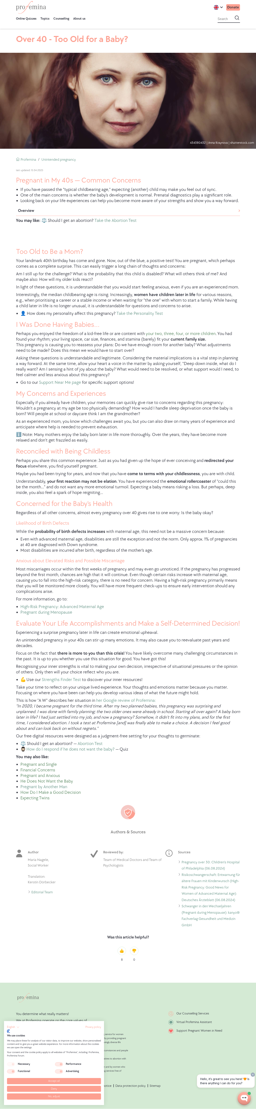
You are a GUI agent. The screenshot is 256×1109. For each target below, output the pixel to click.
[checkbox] (11, 1064)
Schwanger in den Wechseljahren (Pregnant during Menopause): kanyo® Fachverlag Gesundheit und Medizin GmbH (211, 916)
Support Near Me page (60, 382)
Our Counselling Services (192, 1013)
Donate (233, 7)
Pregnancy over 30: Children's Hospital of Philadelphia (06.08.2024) (211, 866)
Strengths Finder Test (61, 679)
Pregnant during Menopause (46, 612)
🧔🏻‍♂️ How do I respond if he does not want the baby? (67, 749)
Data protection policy (130, 1086)
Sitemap (155, 1086)
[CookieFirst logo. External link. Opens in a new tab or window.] (8, 1031)
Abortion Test (90, 743)
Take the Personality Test (139, 313)
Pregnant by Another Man (43, 787)
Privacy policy (93, 1027)
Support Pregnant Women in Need (199, 1031)
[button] (13, 1027)
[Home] (31, 7)
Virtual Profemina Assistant (194, 1022)
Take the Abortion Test (115, 220)
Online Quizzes (26, 19)
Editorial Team (42, 893)
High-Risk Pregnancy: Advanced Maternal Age (62, 606)
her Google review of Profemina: (126, 700)
